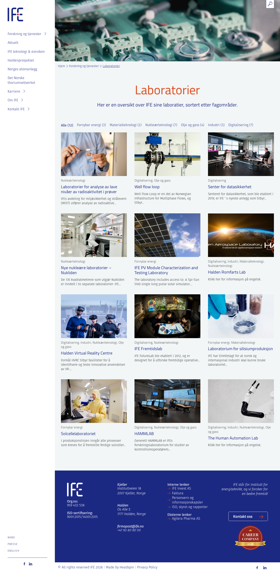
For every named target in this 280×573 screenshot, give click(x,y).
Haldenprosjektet (21, 60)
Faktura (177, 493)
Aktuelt (13, 43)
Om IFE (13, 100)
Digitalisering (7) (240, 125)
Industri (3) (216, 125)
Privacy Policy (147, 567)
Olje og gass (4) (192, 125)
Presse (13, 544)
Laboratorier (111, 66)
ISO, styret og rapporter (190, 507)
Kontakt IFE (16, 109)
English (13, 551)
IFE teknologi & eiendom (26, 52)
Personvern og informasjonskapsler (187, 500)
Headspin (127, 567)
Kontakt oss (242, 516)
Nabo (11, 537)
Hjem (61, 66)
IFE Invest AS (181, 489)
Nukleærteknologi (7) (161, 125)
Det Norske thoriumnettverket (21, 81)
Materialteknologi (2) (126, 125)
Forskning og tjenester (24, 34)
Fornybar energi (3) (91, 125)
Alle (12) (67, 125)
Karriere (14, 92)
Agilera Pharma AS (186, 519)
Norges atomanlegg (22, 69)
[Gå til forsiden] (15, 14)
